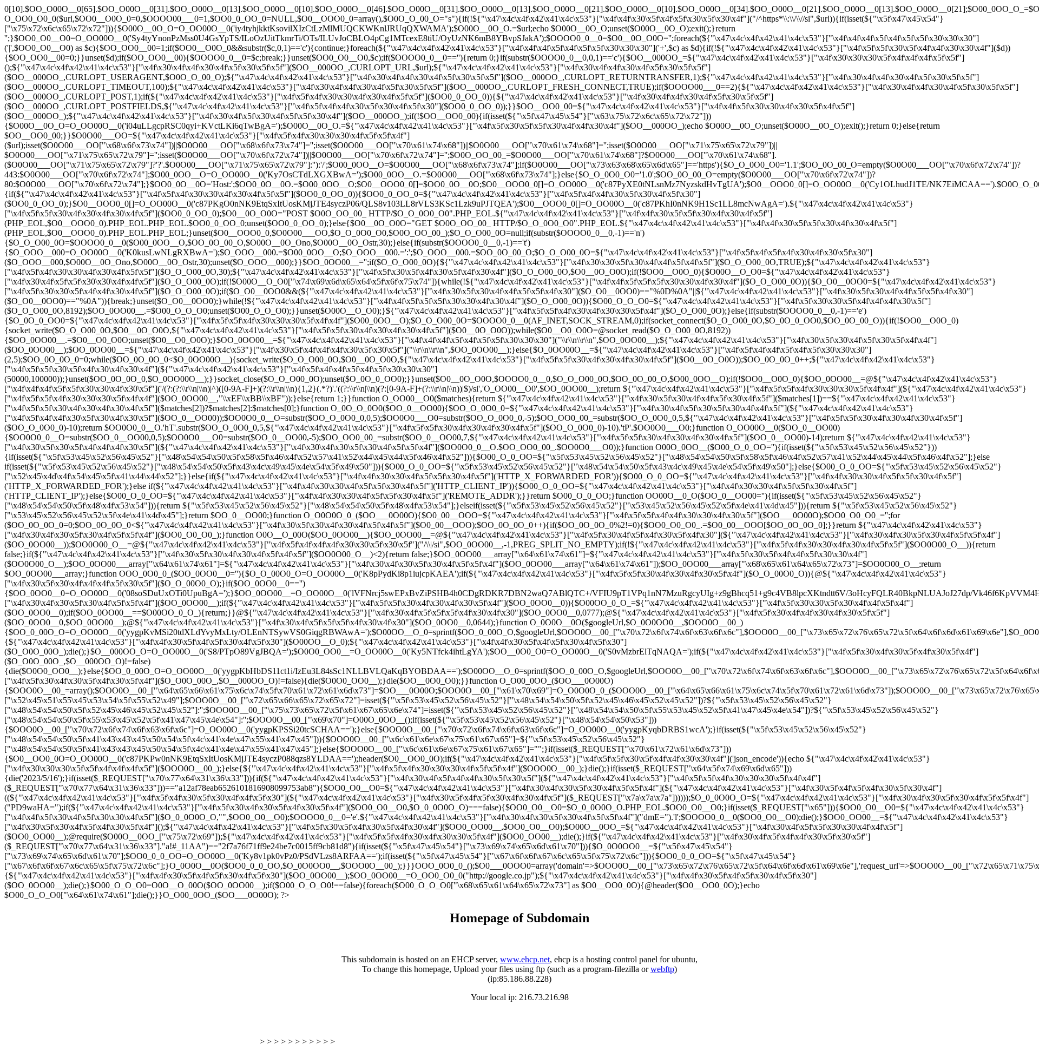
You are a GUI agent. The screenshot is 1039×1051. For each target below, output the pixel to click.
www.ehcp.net (525, 959)
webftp (662, 969)
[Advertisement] (131, 1028)
